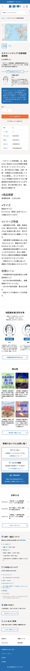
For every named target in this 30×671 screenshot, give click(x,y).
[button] (2, 6)
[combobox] (15, 12)
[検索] (26, 12)
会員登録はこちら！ (15, 455)
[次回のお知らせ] (27, 2)
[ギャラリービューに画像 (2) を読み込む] (10, 46)
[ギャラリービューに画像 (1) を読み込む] (4, 46)
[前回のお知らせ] (3, 2)
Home (3, 18)
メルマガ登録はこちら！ (15, 468)
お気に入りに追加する (15, 121)
